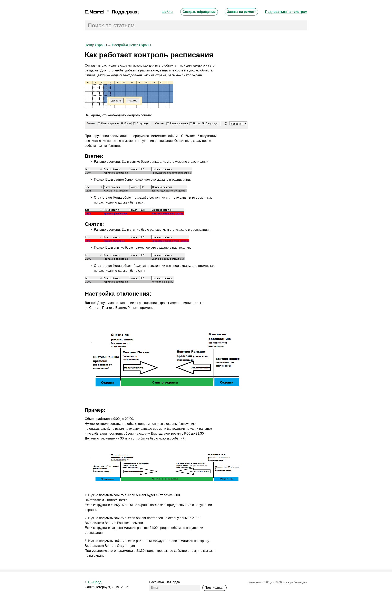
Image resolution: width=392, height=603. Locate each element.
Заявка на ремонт (241, 11)
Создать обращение (199, 11)
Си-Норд (94, 582)
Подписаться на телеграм (286, 11)
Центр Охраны (96, 45)
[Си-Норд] (94, 12)
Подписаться (214, 587)
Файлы (167, 11)
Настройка (120, 45)
